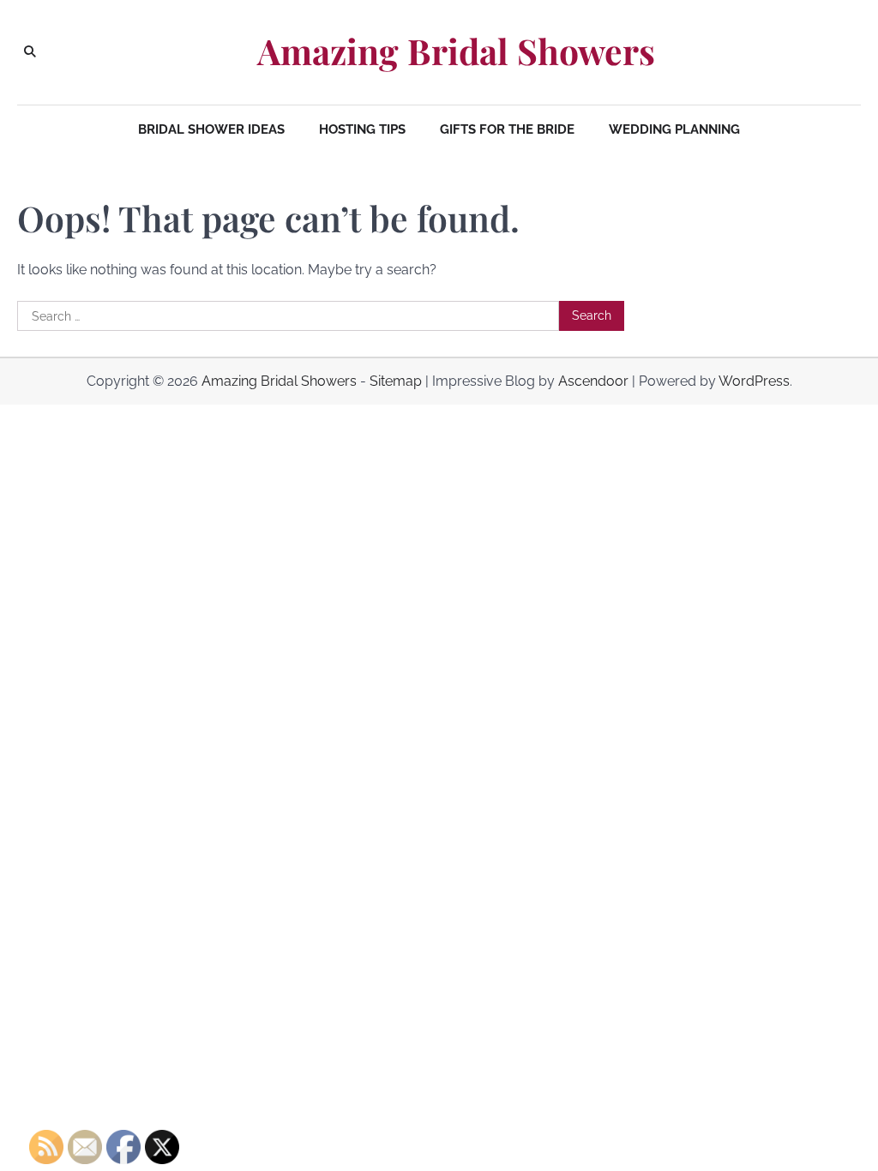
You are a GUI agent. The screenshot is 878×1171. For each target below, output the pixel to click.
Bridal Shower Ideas (211, 129)
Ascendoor (593, 381)
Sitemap (396, 381)
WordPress (754, 381)
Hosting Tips (362, 129)
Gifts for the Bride (507, 129)
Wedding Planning (674, 129)
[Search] (30, 52)
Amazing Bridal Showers (456, 51)
